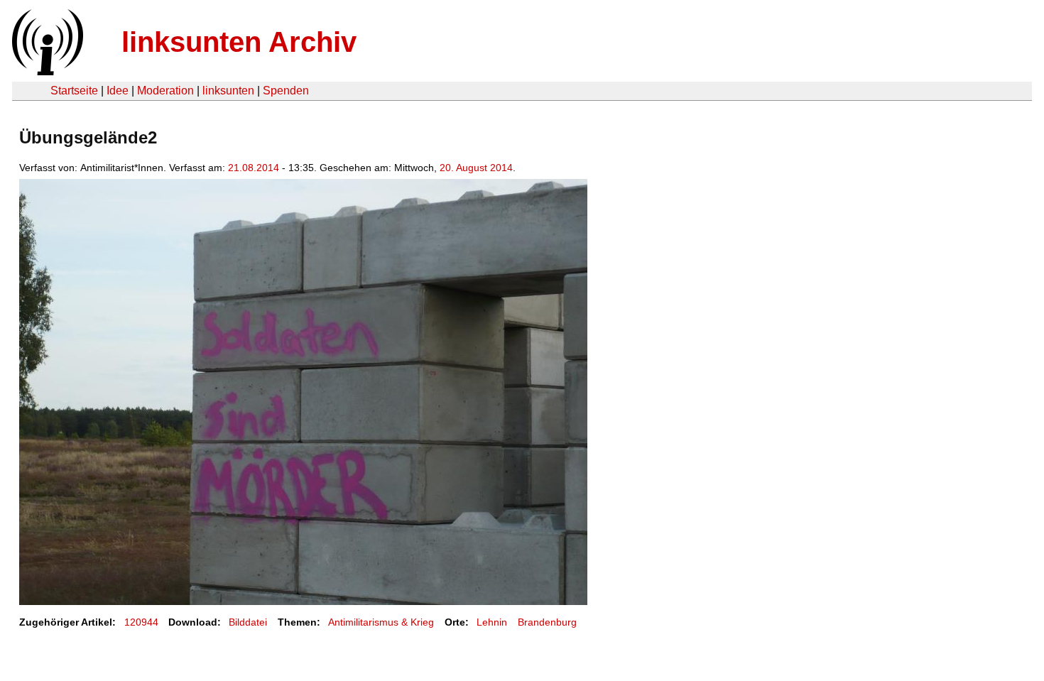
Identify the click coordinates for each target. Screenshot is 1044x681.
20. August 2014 (476, 167)
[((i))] (46, 71)
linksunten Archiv (239, 42)
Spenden (286, 91)
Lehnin (492, 622)
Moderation (165, 91)
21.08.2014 (253, 167)
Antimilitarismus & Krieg (381, 622)
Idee (118, 91)
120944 (141, 622)
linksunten (228, 91)
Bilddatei (248, 622)
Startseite (74, 91)
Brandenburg (547, 622)
